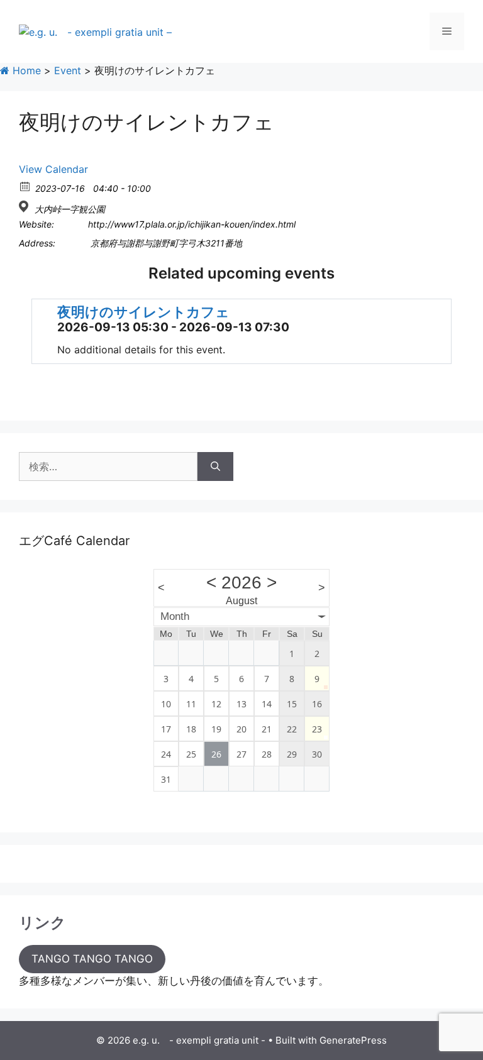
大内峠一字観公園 (70, 209)
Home (25, 70)
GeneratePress (353, 1040)
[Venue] (25, 207)
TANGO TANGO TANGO (92, 958)
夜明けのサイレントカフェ (143, 312)
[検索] (215, 466)
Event (67, 70)
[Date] (25, 186)
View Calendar (53, 169)
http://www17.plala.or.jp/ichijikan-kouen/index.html (192, 224)
